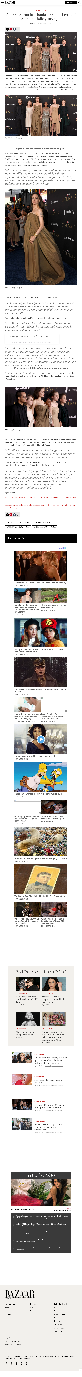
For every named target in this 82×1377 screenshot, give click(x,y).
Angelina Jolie (23, 522)
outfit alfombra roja (18, 527)
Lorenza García (47, 24)
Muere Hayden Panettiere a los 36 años (49, 1081)
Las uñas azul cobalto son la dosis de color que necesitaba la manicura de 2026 (39, 1233)
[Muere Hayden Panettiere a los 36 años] (22, 1079)
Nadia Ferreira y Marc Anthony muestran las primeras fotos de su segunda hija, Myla (53, 1035)
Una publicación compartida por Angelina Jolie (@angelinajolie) (32, 342)
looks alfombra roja (45, 527)
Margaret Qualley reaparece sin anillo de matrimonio (53, 999)
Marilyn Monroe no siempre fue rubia (25, 1033)
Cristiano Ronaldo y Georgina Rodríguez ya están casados (49, 1106)
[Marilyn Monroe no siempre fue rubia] (28, 1019)
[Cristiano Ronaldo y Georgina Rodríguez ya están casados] (22, 1104)
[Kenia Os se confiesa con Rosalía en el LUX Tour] (28, 984)
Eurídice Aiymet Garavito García (54, 1066)
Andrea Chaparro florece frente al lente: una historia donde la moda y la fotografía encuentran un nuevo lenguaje (42, 1217)
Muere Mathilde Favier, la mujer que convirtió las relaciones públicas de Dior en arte (50, 1060)
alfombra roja (43, 522)
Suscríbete (70, 2)
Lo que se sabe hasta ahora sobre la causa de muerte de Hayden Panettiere (40, 1249)
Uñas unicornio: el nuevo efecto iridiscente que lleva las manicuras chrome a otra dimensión (41, 1241)
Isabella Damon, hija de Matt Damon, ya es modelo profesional (48, 1127)
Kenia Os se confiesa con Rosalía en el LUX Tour (27, 999)
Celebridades (41, 10)
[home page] (10, 2)
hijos (9, 522)
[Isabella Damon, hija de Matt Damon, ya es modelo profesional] (22, 1124)
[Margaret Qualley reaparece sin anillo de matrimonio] (54, 984)
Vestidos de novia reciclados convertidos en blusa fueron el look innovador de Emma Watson (40, 497)
